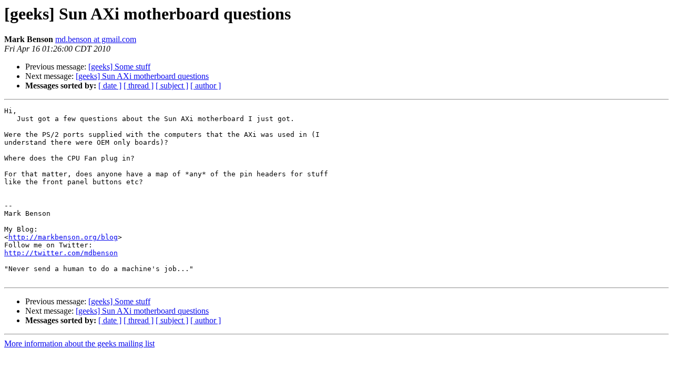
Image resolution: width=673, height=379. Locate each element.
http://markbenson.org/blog (63, 237)
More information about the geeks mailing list (79, 343)
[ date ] (109, 85)
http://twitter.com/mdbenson (61, 253)
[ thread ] (139, 85)
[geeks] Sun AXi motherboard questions (142, 76)
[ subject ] (172, 85)
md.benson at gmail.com (95, 39)
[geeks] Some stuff (119, 66)
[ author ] (205, 85)
